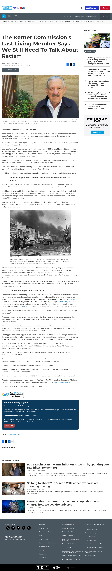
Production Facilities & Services (94, 547)
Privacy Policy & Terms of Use (71, 559)
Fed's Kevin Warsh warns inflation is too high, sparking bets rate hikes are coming (68, 466)
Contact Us (42, 554)
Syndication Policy (90, 540)
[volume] (9, 16)
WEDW (16, 537)
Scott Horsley (31, 471)
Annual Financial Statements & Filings (94, 525)
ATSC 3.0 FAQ (19, 541)
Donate (105, 8)
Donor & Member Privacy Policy (72, 555)
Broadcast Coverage (91, 529)
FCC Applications (90, 536)
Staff (40, 535)
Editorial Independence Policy (94, 544)
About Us (42, 524)
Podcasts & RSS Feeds (69, 532)
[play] (4, 16)
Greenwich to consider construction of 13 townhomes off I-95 (97, 106)
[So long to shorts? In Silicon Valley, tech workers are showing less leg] (13, 488)
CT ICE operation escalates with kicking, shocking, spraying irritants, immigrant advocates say (99, 61)
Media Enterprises (44, 546)
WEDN (11, 537)
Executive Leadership (45, 532)
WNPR (13, 539)
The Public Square (90, 555)
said (22, 306)
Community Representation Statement (70, 540)
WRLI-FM (22, 539)
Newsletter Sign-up (68, 528)
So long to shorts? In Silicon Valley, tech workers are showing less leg (63, 484)
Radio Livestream (67, 535)
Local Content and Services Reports (93, 551)
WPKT (17, 539)
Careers (41, 550)
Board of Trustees (44, 539)
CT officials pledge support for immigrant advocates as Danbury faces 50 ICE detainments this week (99, 96)
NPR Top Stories (14, 434)
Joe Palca (30, 507)
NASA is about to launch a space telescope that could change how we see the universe (63, 503)
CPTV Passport (66, 547)
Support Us (42, 557)
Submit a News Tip (68, 524)
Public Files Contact (10, 541)
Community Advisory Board (47, 543)
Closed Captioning (90, 533)
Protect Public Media (85, 21)
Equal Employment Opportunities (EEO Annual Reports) (72, 551)
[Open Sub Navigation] (8, 21)
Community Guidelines (69, 544)
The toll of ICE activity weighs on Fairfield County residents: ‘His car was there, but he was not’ (99, 72)
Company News (44, 528)
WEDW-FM (8, 539)
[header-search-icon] (82, 8)
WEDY (20, 537)
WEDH (7, 537)
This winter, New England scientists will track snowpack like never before (98, 84)
